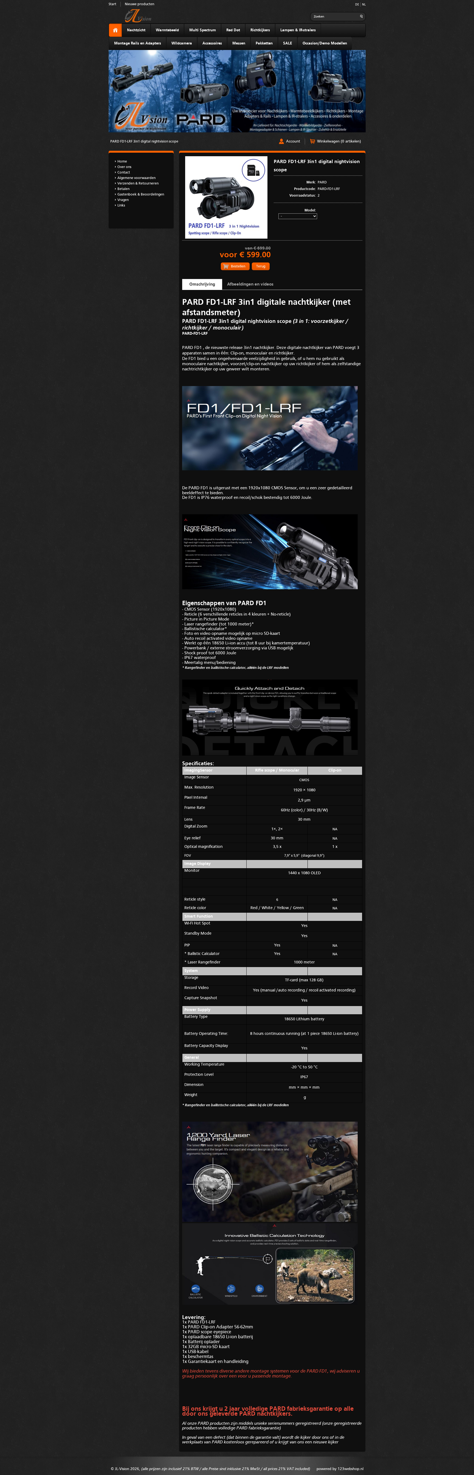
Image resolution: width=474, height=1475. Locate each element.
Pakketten (264, 43)
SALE (287, 43)
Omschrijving (202, 284)
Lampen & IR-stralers (298, 30)
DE (357, 4)
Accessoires (212, 43)
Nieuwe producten (139, 4)
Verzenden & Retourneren (138, 183)
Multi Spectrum (202, 30)
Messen (238, 43)
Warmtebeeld (167, 30)
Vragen (123, 200)
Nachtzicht (136, 30)
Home (122, 161)
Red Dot (233, 30)
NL (364, 4)
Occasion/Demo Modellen (325, 43)
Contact (123, 172)
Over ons (124, 167)
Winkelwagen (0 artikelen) (339, 141)
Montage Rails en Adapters (137, 43)
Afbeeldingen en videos (250, 284)
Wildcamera (181, 43)
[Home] (115, 30)
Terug (260, 266)
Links (121, 205)
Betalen (123, 189)
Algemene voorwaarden (136, 178)
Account (293, 141)
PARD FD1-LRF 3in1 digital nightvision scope (144, 141)
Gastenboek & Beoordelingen (140, 194)
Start (112, 4)
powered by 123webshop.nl (340, 1469)
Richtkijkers (260, 30)
